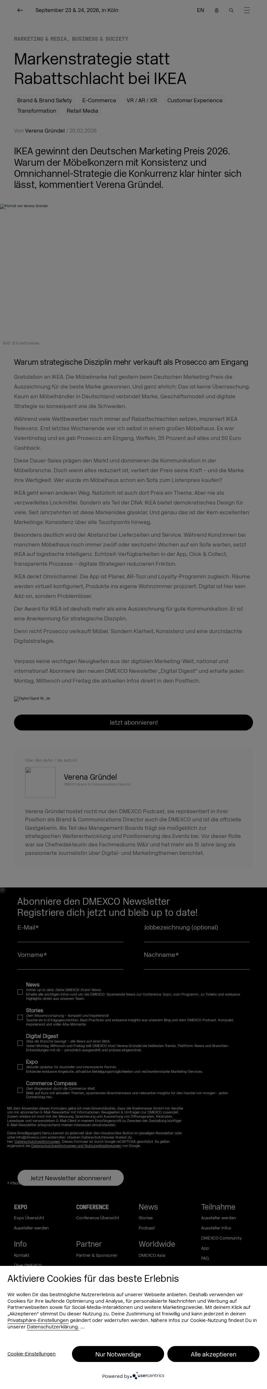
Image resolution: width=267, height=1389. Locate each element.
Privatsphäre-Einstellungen (38, 1320)
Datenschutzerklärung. (53, 1327)
